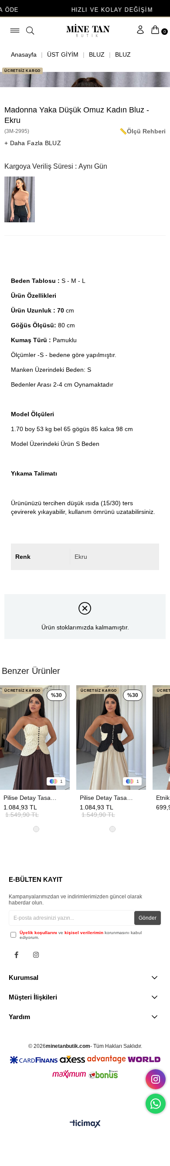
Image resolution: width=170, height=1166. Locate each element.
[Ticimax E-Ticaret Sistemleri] (85, 1124)
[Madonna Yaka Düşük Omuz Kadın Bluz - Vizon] (21, 199)
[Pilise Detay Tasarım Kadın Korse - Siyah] (111, 737)
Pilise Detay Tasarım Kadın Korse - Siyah (107, 797)
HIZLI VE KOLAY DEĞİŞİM (85, 10)
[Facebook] (16, 954)
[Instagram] (36, 954)
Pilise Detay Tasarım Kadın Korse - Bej (30, 797)
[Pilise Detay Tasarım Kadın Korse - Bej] (35, 737)
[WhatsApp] (156, 1104)
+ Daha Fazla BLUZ (32, 142)
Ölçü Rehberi (146, 131)
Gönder (147, 918)
